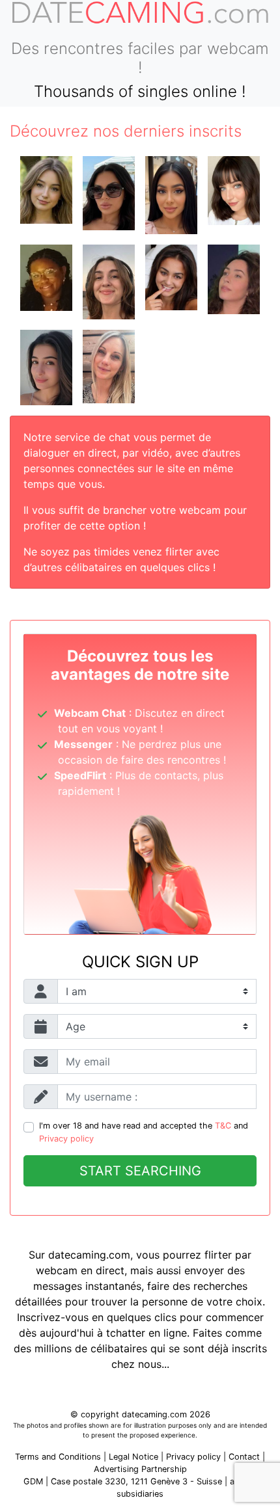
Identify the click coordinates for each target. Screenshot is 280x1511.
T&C (223, 1125)
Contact (244, 1457)
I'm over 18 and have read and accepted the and (143, 1132)
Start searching (140, 1171)
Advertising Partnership (140, 1469)
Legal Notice (135, 1457)
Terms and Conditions (58, 1457)
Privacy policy (66, 1138)
